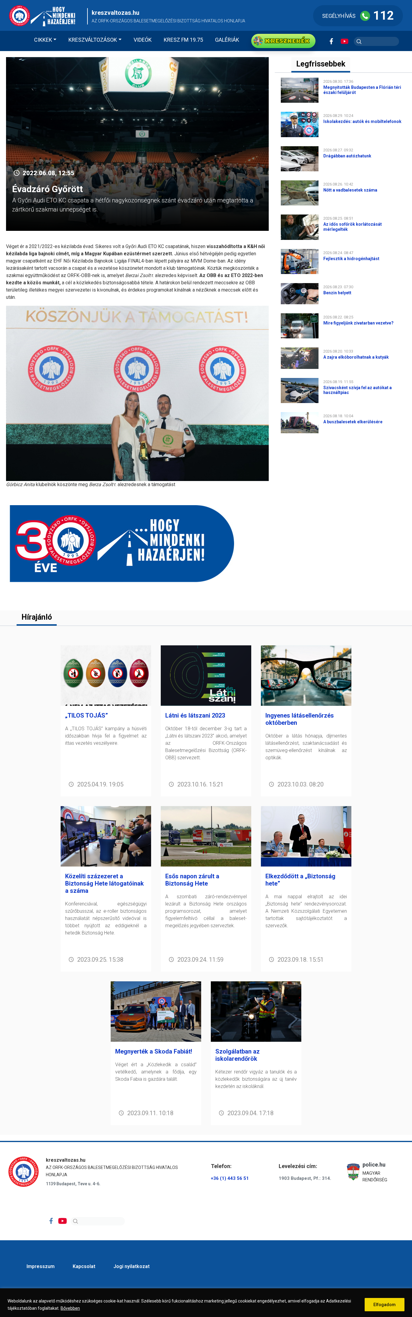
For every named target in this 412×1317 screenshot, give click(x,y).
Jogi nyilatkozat (131, 1266)
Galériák (227, 40)
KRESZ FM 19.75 (183, 40)
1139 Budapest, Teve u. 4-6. (73, 1183)
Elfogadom (384, 1304)
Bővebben (70, 1308)
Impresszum (41, 1266)
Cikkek (43, 40)
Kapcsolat (84, 1266)
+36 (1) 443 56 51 (230, 1178)
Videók (143, 40)
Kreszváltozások (92, 40)
